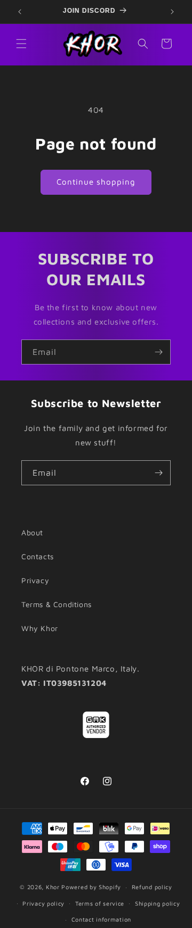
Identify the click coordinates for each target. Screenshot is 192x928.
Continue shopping (96, 181)
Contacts (37, 556)
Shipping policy (157, 903)
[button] (21, 43)
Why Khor (39, 628)
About (32, 532)
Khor (53, 886)
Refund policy (152, 886)
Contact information (101, 919)
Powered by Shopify (91, 886)
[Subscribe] (158, 351)
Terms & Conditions (56, 604)
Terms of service (99, 903)
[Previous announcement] (19, 11)
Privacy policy (43, 903)
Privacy (35, 580)
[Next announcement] (172, 11)
